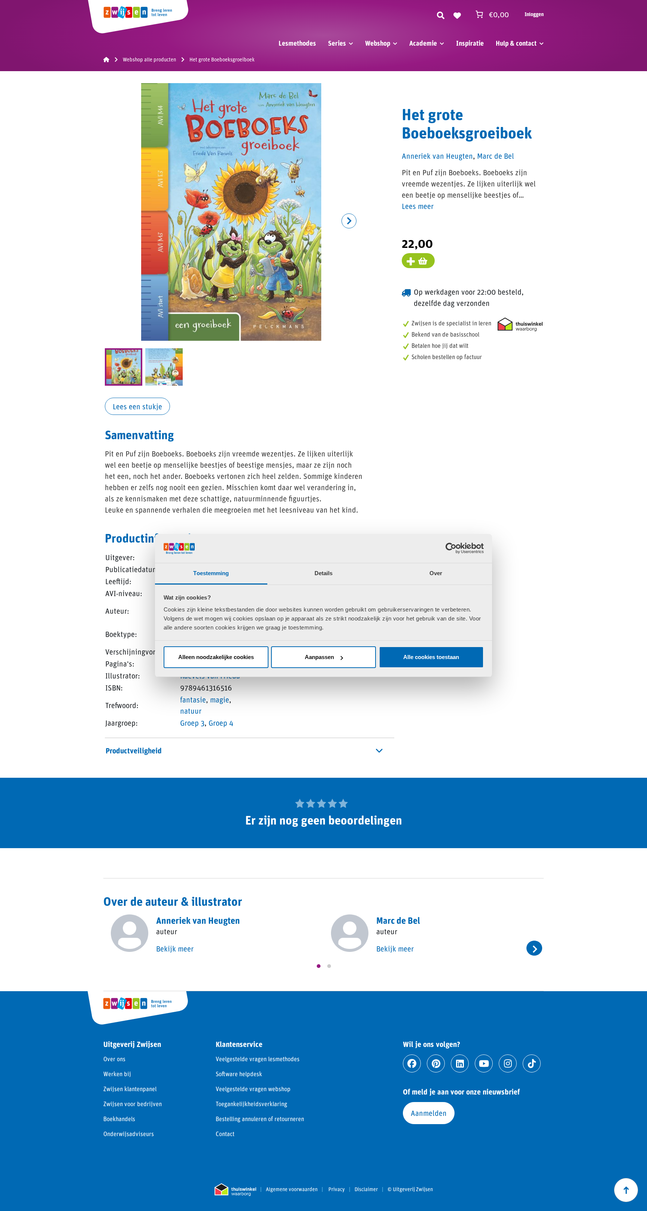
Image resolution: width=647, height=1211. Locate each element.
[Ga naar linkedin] (460, 1063)
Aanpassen (319, 657)
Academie (423, 43)
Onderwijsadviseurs (128, 1134)
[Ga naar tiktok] (532, 1063)
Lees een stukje (137, 406)
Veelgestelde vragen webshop (253, 1089)
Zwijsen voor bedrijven (132, 1104)
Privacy (336, 1189)
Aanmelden (429, 1113)
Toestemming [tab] (211, 573)
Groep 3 (192, 723)
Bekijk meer (175, 948)
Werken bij (117, 1074)
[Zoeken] (440, 14)
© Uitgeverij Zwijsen (410, 1189)
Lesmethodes (297, 43)
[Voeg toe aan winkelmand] (418, 260)
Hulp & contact (516, 43)
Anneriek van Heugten (437, 156)
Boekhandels (119, 1119)
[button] (348, 220)
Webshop (377, 43)
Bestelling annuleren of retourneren (260, 1119)
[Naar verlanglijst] (457, 14)
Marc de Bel (495, 156)
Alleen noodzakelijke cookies (216, 657)
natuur (190, 711)
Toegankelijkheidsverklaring (251, 1104)
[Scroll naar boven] (626, 1190)
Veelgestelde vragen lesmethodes (258, 1059)
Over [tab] (435, 573)
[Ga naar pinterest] (436, 1063)
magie (219, 699)
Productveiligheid (134, 750)
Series (337, 43)
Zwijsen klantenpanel (130, 1089)
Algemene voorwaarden (292, 1189)
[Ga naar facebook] (412, 1063)
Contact (225, 1134)
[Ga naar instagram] (508, 1063)
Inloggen (534, 14)
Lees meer (418, 206)
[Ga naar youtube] (484, 1063)
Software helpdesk (239, 1074)
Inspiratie (470, 43)
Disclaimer (366, 1189)
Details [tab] (324, 573)
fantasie (193, 699)
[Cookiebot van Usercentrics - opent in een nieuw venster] (451, 548)
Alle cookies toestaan (431, 657)
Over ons (114, 1059)
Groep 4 (221, 723)
